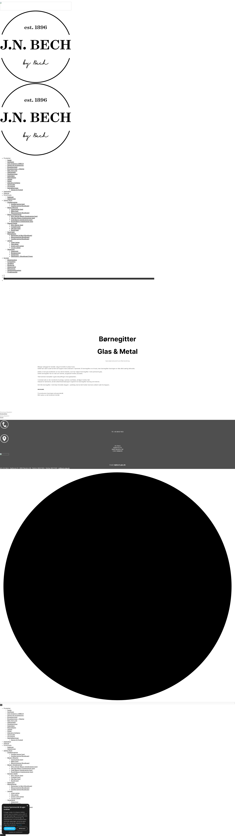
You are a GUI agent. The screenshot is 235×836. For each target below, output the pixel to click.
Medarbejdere (12, 260)
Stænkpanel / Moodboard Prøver (22, 256)
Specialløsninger (12, 188)
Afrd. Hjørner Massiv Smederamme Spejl (24, 216)
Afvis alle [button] (22, 828)
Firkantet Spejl (15, 226)
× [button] (27, 805)
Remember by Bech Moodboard (21, 235)
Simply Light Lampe (17, 246)
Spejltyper (10, 162)
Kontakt (6, 258)
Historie (6, 193)
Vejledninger (11, 198)
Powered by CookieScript (15, 832)
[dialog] (15, 819)
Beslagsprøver (16, 253)
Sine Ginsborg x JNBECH (15, 163)
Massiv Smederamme (14, 214)
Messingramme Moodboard (20, 212)
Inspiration (7, 191)
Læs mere (19, 825)
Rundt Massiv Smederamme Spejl (22, 221)
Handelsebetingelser (14, 270)
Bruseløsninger (12, 167)
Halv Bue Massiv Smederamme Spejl (23, 218)
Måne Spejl (14, 211)
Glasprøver (14, 251)
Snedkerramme (12, 202)
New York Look (12, 170)
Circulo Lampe (15, 247)
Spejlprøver (15, 254)
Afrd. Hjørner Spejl (17, 225)
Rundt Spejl (15, 230)
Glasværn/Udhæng (13, 183)
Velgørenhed (11, 267)
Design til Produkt (17, 189)
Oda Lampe (14, 244)
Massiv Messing (12, 207)
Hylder (9, 181)
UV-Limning (11, 186)
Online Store (8, 200)
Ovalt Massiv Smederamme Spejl (21, 219)
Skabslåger (11, 176)
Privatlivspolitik (12, 272)
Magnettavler (11, 177)
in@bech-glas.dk (63, 468)
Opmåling (10, 263)
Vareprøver (11, 249)
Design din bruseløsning (15, 165)
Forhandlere (11, 261)
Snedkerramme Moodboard (20, 206)
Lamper (9, 179)
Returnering (11, 268)
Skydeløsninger (12, 174)
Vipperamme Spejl (17, 209)
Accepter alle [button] (9, 828)
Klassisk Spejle (12, 223)
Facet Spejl (11, 232)
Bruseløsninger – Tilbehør (15, 169)
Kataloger (10, 197)
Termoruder (11, 184)
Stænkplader (11, 172)
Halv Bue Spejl (15, 228)
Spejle (9, 160)
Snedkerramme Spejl (18, 204)
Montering (10, 265)
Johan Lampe (15, 242)
